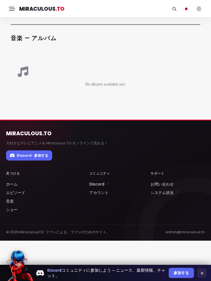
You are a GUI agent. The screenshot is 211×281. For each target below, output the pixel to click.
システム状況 (165, 192)
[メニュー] (11, 8)
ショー (12, 209)
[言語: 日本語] (186, 8)
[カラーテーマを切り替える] (199, 8)
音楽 (10, 201)
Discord (99, 184)
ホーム (12, 184)
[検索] (174, 8)
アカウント (99, 192)
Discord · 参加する (32, 155)
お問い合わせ (162, 184)
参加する (181, 272)
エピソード (15, 192)
